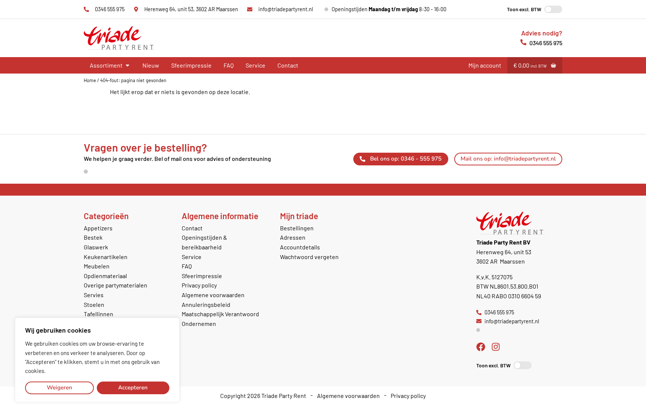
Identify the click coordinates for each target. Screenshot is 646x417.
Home (90, 80)
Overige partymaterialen (115, 285)
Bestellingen (297, 227)
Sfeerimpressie (191, 65)
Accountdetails (300, 246)
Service (255, 65)
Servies (94, 294)
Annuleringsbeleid (206, 304)
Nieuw (150, 65)
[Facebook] (480, 346)
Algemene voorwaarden (213, 294)
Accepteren (133, 387)
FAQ (229, 65)
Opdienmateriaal (105, 275)
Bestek (93, 237)
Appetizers (98, 227)
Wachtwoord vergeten (309, 256)
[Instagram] (495, 346)
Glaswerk (96, 246)
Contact (287, 65)
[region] (97, 360)
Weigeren (59, 387)
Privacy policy (199, 285)
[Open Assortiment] (127, 65)
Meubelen (97, 266)
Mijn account (484, 65)
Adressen (292, 237)
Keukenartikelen (105, 256)
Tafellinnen (98, 313)
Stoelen (94, 304)
